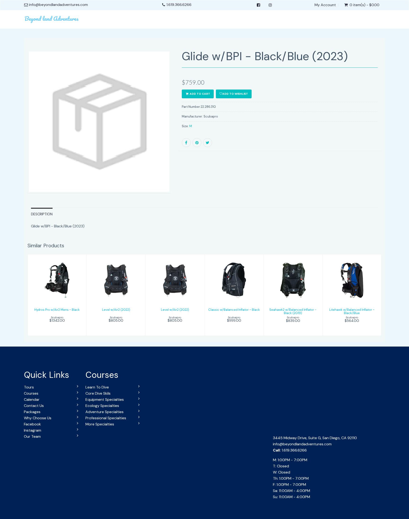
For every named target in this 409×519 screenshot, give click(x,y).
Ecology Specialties (102, 405)
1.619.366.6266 (178, 4)
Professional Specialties (105, 417)
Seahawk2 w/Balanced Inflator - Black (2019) (292, 311)
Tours (29, 387)
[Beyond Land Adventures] (52, 19)
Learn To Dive (97, 387)
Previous (17, 128)
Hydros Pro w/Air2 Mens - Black (57, 310)
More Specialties (99, 424)
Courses (31, 393)
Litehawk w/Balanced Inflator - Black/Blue (351, 311)
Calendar (32, 399)
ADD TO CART (199, 94)
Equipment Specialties (104, 399)
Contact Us (34, 405)
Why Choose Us (37, 417)
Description (42, 214)
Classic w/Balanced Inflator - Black (234, 310)
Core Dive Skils (98, 393)
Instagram (32, 430)
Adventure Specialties (104, 411)
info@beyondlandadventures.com (302, 444)
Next (182, 128)
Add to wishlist (235, 94)
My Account (325, 5)
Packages (32, 411)
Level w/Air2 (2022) (116, 310)
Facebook (32, 424)
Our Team (32, 436)
